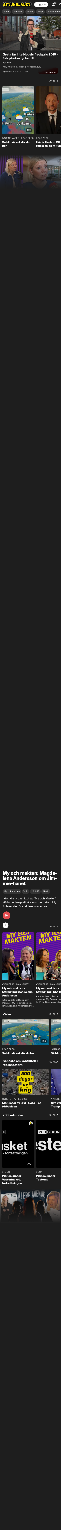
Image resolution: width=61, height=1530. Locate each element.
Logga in (41, 4)
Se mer (49, 72)
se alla (53, 81)
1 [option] (5, 925)
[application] (30, 33)
